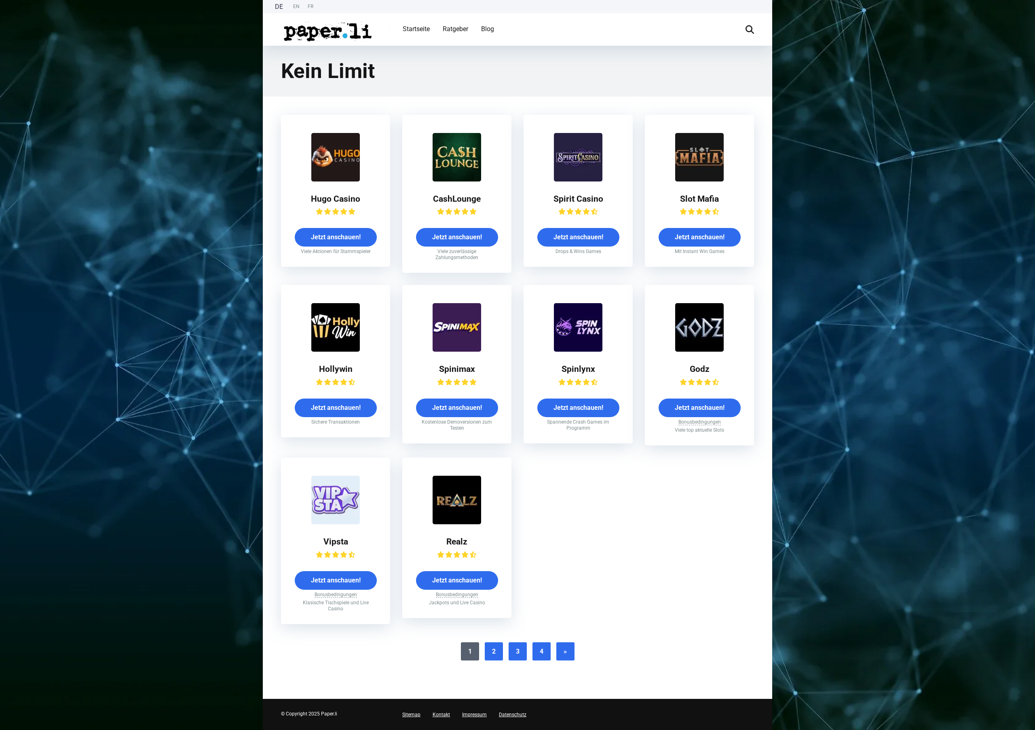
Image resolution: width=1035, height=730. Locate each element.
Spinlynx (578, 369)
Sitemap (411, 714)
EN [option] (296, 6)
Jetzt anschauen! (336, 237)
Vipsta (335, 541)
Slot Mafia (699, 199)
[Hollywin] (335, 349)
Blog (487, 29)
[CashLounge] (457, 179)
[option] (296, 7)
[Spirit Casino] (578, 179)
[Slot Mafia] (699, 179)
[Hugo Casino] (335, 179)
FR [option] (310, 6)
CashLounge (457, 199)
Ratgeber (455, 29)
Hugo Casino (335, 199)
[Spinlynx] (578, 349)
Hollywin (336, 369)
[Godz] (699, 349)
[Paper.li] (328, 28)
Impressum (474, 714)
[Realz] (457, 522)
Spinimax (457, 369)
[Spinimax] (457, 349)
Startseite (416, 29)
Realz (456, 541)
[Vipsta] (335, 522)
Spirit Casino (578, 199)
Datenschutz (512, 714)
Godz (700, 369)
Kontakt (441, 714)
